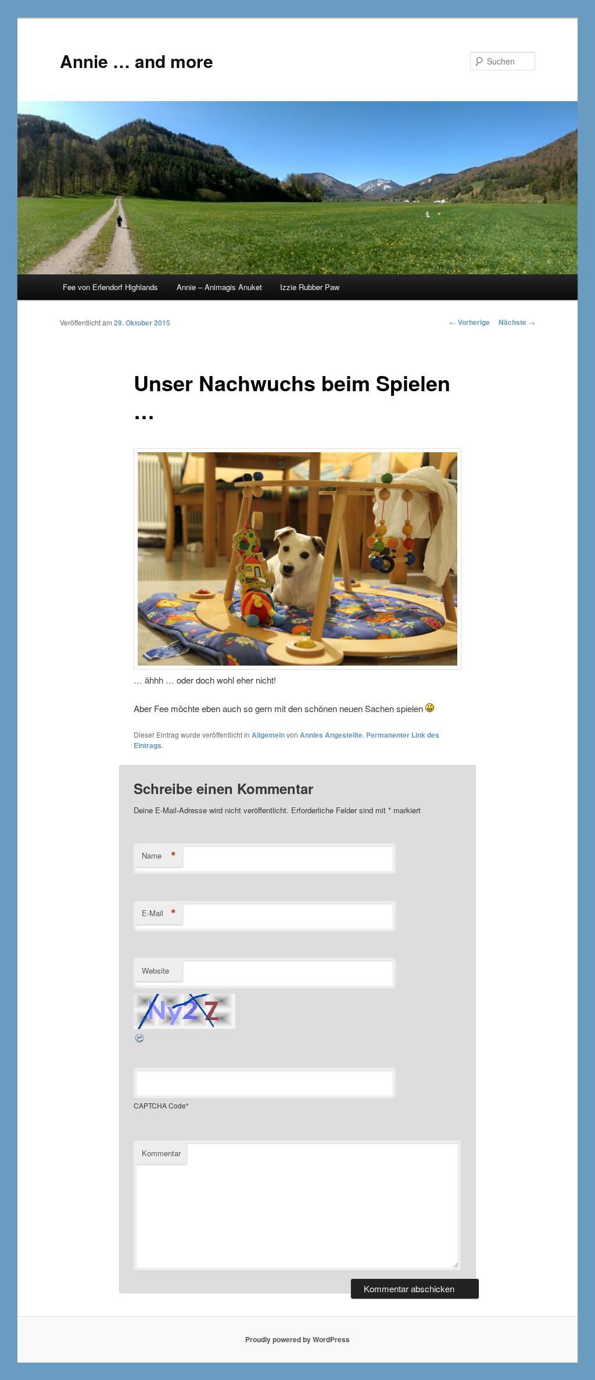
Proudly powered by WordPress (297, 1339)
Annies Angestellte (331, 735)
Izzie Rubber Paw (309, 286)
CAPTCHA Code (160, 1105)
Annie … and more (136, 60)
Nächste (517, 322)
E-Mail (159, 913)
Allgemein (268, 735)
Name (159, 855)
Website (155, 970)
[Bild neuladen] (140, 1040)
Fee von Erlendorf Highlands (110, 286)
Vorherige (469, 322)
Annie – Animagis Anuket (219, 286)
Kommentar (161, 1153)
